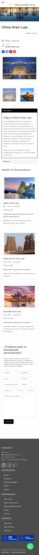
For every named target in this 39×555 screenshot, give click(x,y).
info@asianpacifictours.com (12, 455)
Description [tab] (7, 110)
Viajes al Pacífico (9, 527)
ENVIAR (8, 421)
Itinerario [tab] (6, 161)
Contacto (6, 489)
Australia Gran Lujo (12, 311)
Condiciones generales (10, 482)
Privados (6, 510)
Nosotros (6, 486)
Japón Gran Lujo (11, 203)
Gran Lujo (6, 513)
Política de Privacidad (18, 552)
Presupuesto (7, 478)
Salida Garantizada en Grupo (12, 506)
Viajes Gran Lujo (12, 47)
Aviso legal (5, 552)
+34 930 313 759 (9, 457)
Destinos (6, 475)
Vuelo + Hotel (8, 499)
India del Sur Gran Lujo (14, 258)
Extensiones (7, 530)
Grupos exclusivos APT (11, 503)
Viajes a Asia (8, 523)
